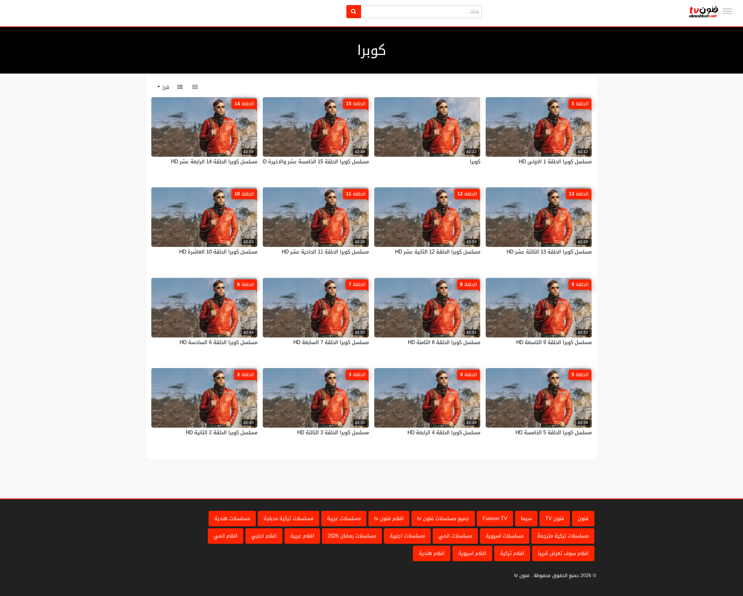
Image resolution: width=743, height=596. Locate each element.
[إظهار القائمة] (727, 11)
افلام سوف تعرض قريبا (563, 553)
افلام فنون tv (389, 518)
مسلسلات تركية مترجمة (563, 536)
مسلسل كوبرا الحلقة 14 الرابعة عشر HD (214, 161)
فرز (164, 87)
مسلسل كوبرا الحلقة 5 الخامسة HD (553, 432)
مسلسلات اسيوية (505, 536)
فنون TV (554, 518)
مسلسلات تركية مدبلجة (288, 518)
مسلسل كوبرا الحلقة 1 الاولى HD (555, 161)
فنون (583, 518)
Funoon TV (495, 518)
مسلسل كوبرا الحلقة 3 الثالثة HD (333, 432)
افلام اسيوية (472, 553)
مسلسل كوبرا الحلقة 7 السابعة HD (331, 342)
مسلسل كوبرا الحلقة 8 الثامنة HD (444, 342)
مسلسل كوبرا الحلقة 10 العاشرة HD (218, 252)
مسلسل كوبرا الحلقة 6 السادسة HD (218, 342)
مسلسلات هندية (232, 518)
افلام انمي (226, 536)
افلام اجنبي (264, 536)
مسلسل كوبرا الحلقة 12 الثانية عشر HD (437, 252)
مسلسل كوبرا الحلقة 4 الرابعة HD (443, 432)
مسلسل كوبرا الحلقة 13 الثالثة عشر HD (549, 252)
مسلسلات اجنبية (407, 536)
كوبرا (475, 161)
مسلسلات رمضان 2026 (352, 536)
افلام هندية (432, 553)
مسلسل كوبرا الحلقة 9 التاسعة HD (554, 342)
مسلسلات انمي (455, 536)
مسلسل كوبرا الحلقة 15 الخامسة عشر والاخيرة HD (314, 161)
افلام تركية (512, 553)
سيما (526, 518)
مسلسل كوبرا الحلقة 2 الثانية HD (221, 432)
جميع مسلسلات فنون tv (443, 518)
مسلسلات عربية (344, 518)
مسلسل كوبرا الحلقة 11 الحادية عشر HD (325, 252)
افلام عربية (302, 536)
